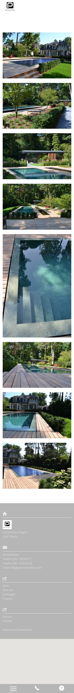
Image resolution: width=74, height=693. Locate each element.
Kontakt (7, 621)
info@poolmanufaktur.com (26, 567)
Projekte (8, 598)
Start (5, 585)
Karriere (7, 616)
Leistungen (9, 594)
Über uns (8, 590)
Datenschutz (24, 629)
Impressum (9, 629)
